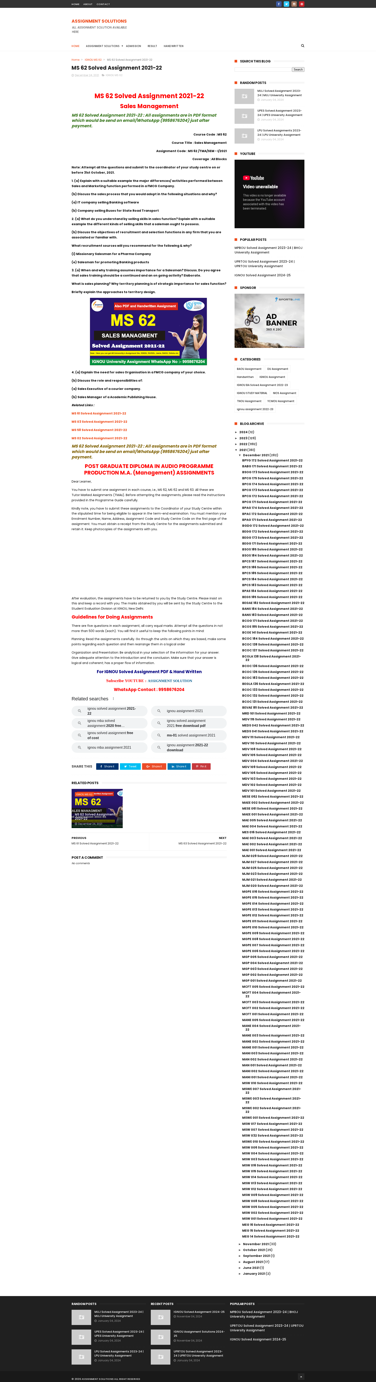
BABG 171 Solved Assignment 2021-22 (272, 466)
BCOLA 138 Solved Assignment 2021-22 (271, 658)
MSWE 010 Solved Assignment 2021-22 (273, 1141)
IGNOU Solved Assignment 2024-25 (263, 275)
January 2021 (254, 1273)
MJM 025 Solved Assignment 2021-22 (272, 868)
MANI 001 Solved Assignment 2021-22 (272, 1077)
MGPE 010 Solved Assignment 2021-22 (273, 927)
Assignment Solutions (102, 46)
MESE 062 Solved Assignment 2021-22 (272, 796)
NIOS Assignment (284, 393)
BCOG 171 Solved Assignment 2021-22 (272, 621)
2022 (243, 444)
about (88, 4)
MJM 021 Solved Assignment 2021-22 (272, 879)
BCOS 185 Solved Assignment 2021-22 (272, 626)
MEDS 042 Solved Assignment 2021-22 (273, 725)
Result (152, 46)
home (75, 4)
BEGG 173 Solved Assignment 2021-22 (272, 537)
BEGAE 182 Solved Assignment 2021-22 (273, 603)
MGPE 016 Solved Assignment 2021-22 (272, 891)
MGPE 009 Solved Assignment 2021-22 (273, 933)
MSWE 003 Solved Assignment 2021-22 (271, 1100)
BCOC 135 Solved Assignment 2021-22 (273, 672)
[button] (113, 698)
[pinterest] (301, 4)
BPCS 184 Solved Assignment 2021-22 (272, 579)
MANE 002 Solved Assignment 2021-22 (273, 1041)
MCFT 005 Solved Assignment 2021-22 (273, 987)
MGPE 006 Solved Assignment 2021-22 (273, 951)
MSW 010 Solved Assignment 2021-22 (272, 1083)
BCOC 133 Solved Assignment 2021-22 (273, 690)
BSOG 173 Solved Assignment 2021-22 (272, 472)
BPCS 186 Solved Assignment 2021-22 (272, 567)
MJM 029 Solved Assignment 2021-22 (272, 856)
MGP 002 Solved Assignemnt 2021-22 (272, 975)
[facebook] (279, 4)
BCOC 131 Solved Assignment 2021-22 (272, 701)
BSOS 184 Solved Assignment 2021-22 (272, 555)
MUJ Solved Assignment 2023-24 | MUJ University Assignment (279, 93)
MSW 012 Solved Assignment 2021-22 (272, 1189)
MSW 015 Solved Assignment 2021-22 (272, 1171)
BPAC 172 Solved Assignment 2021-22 (272, 514)
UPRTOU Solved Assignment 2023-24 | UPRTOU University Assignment (265, 263)
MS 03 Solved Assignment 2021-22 (99, 421)
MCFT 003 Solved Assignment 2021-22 (273, 1002)
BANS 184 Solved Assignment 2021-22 (272, 609)
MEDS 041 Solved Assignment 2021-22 (272, 731)
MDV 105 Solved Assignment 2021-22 (272, 755)
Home (75, 46)
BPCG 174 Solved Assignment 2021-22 (272, 484)
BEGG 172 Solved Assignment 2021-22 (272, 531)
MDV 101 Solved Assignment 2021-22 (271, 790)
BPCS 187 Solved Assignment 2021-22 (272, 561)
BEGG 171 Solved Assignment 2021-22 (272, 543)
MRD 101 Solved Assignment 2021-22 (271, 713)
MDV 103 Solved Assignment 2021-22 (272, 779)
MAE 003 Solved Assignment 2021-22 (272, 838)
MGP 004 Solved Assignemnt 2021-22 (272, 963)
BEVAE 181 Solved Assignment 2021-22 (272, 707)
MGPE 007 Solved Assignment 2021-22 (273, 945)
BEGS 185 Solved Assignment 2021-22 (272, 597)
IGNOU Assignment (272, 377)
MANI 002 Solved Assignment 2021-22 (273, 1071)
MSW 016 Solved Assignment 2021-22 (272, 1165)
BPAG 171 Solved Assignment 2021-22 (272, 520)
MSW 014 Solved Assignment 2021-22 (272, 1177)
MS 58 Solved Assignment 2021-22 (99, 430)
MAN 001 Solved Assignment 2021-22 (272, 1065)
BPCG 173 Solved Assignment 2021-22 (272, 490)
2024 (243, 432)
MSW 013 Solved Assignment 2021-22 (272, 1183)
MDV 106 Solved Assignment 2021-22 (272, 773)
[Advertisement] (225, 28)
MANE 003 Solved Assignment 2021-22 (273, 1035)
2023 (243, 438)
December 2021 (256, 455)
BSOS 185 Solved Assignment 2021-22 (272, 549)
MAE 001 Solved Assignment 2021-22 (271, 850)
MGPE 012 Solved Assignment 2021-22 (272, 915)
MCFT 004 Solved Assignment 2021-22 (271, 994)
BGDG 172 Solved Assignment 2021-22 (273, 525)
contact (103, 4)
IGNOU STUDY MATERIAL (252, 393)
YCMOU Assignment (280, 401)
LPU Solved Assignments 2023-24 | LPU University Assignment (279, 132)
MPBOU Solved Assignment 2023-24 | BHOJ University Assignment (268, 250)
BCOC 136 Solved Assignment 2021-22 (273, 666)
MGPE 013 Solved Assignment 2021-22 (272, 909)
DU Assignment (277, 369)
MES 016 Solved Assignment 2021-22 (271, 832)
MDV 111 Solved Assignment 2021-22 (271, 737)
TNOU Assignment (249, 401)
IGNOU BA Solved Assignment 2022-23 (262, 385)
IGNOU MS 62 (93, 60)
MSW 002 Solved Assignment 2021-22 (272, 1213)
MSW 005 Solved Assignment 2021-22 (272, 1207)
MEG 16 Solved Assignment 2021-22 (270, 1225)
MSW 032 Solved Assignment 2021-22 (272, 1135)
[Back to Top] (301, 1376)
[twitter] (286, 4)
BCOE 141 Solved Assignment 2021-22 (272, 632)
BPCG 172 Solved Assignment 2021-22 (272, 496)
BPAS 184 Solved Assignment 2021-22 (272, 591)
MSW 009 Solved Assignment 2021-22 (272, 1195)
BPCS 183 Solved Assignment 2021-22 (272, 585)
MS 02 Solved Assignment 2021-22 (99, 438)
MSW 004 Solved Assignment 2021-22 (273, 1153)
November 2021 (256, 1244)
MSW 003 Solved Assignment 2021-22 (272, 1159)
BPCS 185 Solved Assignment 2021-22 (272, 573)
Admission (133, 46)
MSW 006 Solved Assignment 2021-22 (272, 1147)
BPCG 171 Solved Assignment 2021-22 (272, 502)
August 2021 (253, 1262)
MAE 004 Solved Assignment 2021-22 (272, 826)
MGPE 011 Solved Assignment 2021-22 (272, 921)
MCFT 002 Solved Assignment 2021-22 (273, 1008)
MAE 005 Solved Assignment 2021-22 (272, 820)
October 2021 (254, 1250)
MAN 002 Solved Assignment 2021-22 (272, 1059)
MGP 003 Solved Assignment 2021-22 (272, 969)
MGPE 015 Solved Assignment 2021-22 (272, 897)
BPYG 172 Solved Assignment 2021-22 (272, 460)
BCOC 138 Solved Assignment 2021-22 (273, 644)
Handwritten (174, 46)
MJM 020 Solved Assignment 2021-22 (272, 886)
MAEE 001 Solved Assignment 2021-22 (272, 814)
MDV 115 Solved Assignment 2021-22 (271, 719)
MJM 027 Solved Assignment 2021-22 (272, 862)
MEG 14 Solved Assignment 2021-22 (270, 1236)
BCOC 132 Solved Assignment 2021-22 (273, 695)
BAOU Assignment (249, 369)
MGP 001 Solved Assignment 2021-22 (272, 980)
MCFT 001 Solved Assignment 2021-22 (273, 1014)
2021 (243, 450)
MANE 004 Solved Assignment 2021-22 (271, 1028)
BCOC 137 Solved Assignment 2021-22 (273, 650)
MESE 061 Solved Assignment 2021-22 (272, 808)
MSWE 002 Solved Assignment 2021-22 (271, 1110)
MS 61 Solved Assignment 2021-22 (99, 413)
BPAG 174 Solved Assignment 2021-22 (272, 508)
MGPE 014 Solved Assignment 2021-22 (273, 903)
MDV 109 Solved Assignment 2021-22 (272, 767)
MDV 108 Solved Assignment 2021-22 (272, 749)
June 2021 (251, 1268)
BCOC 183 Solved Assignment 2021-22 (273, 678)
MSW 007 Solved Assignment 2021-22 (272, 1129)
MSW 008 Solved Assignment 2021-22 (272, 1201)
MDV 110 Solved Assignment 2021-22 (271, 743)
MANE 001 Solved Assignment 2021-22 (273, 1047)
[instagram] (294, 4)
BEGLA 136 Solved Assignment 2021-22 (273, 684)
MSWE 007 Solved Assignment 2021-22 (271, 1091)
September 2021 (257, 1256)
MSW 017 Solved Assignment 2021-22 (272, 1124)
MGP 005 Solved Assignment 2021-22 (272, 957)
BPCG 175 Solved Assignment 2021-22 (272, 478)
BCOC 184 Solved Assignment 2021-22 (273, 638)
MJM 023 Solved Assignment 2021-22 (272, 874)
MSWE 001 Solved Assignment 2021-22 (273, 1117)
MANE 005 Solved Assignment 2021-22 (273, 1020)
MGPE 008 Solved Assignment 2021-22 (273, 939)
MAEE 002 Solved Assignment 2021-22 (273, 802)
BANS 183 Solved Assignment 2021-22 (272, 615)
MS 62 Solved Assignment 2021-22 (95, 816)
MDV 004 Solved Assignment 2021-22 (272, 761)
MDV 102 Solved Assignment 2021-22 (272, 785)
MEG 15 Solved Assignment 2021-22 (270, 1230)
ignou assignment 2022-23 (255, 409)
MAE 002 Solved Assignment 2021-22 (272, 844)
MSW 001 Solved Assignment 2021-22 (272, 1218)
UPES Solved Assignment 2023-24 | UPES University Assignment (279, 113)
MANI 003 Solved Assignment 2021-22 (273, 1053)
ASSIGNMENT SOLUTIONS (99, 21)
